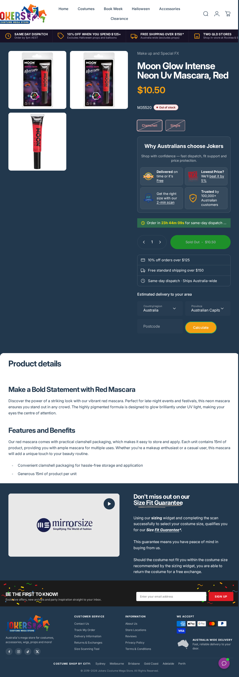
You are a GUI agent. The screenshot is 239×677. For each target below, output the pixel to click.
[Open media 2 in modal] (36, 79)
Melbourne (115, 663)
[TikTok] (27, 651)
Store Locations (134, 630)
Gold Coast (149, 663)
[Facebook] (9, 651)
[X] (37, 651)
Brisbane (132, 663)
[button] (107, 503)
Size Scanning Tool (85, 649)
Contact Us (80, 623)
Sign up (217, 596)
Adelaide (166, 663)
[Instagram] (18, 651)
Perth (180, 663)
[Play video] (63, 524)
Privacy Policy (133, 642)
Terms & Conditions (136, 649)
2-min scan (162, 202)
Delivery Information (86, 636)
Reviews (129, 636)
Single (172, 125)
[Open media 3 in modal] (36, 139)
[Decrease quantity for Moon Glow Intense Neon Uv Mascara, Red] (139, 242)
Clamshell (146, 125)
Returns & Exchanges (87, 642)
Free (156, 181)
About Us (130, 623)
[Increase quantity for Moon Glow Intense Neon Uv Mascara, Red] (157, 242)
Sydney (99, 663)
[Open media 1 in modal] (96, 79)
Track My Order (83, 630)
